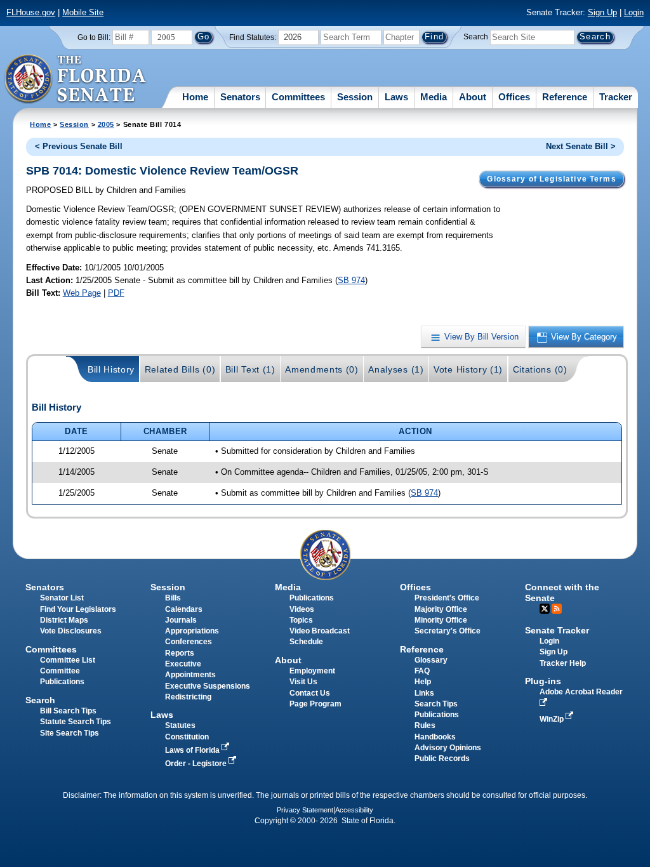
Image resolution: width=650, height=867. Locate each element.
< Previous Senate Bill (79, 146)
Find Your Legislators (78, 609)
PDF (116, 293)
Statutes (180, 725)
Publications (311, 598)
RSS (557, 609)
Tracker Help (563, 663)
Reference (564, 96)
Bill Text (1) (250, 369)
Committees (298, 96)
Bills (173, 598)
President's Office (447, 598)
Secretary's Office (448, 631)
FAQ (422, 671)
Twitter (545, 609)
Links (424, 693)
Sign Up (602, 12)
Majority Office (441, 609)
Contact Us (309, 693)
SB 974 (351, 280)
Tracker (615, 96)
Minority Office (441, 620)
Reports (179, 653)
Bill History (111, 369)
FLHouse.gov (30, 12)
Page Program (315, 704)
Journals (181, 620)
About (472, 96)
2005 (106, 124)
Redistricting (188, 697)
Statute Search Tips (75, 721)
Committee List (67, 660)
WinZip (553, 719)
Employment (312, 671)
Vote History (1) (468, 369)
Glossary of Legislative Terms (551, 179)
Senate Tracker (557, 630)
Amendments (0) (322, 369)
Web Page (82, 293)
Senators (240, 96)
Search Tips (436, 704)
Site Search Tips (69, 733)
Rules (425, 725)
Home (195, 96)
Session (355, 96)
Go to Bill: (93, 37)
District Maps (64, 620)
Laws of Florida (193, 750)
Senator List (62, 598)
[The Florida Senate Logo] (75, 79)
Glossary (431, 660)
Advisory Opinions (448, 747)
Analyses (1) (395, 369)
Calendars (183, 609)
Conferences (188, 641)
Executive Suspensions (207, 686)
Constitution (187, 737)
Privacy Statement (305, 810)
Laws (396, 96)
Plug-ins (543, 681)
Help (423, 681)
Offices (514, 96)
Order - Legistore (197, 763)
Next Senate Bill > (581, 146)
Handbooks (435, 737)
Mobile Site (82, 12)
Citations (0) (540, 369)
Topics (301, 620)
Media (433, 96)
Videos (301, 609)
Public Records (442, 758)
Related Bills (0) (180, 369)
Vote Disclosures (71, 631)
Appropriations (192, 631)
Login (634, 12)
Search (475, 37)
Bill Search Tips (68, 711)
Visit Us (303, 681)
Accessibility (354, 810)
